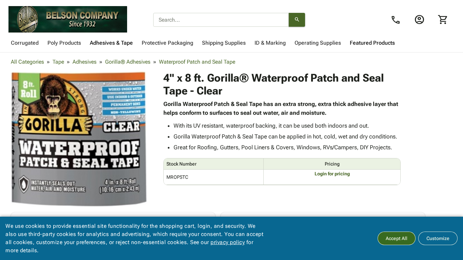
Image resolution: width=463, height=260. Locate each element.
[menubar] (231, 43)
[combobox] (221, 20)
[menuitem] (24, 43)
